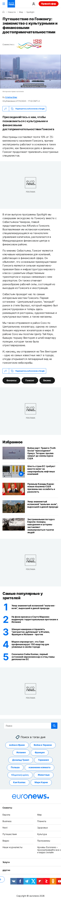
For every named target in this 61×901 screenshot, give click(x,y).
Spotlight (30, 12)
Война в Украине (43, 745)
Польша (15, 767)
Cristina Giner (11, 97)
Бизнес (47, 380)
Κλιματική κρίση (20, 774)
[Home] (3, 12)
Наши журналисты (13, 847)
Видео (6, 840)
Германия (43, 760)
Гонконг (29, 380)
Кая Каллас (19, 782)
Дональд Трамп (20, 760)
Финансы (11, 380)
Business (7, 821)
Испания (21, 752)
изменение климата (39, 767)
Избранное (13, 442)
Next (5, 827)
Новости (12, 12)
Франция (40, 752)
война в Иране (17, 745)
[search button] (54, 726)
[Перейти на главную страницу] (11, 3)
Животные (44, 774)
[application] (30, 72)
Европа (6, 814)
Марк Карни (41, 782)
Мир (21, 12)
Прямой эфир (48, 3)
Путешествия (10, 834)
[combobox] (30, 726)
